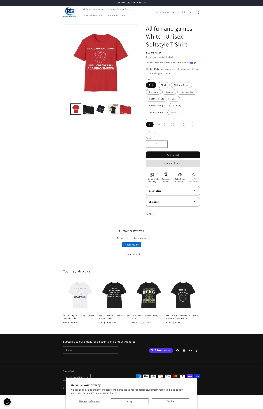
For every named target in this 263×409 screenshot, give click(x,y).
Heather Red (187, 92)
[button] (94, 9)
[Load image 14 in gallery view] (100, 109)
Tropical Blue (156, 112)
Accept (129, 401)
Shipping (150, 57)
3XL (151, 131)
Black (164, 85)
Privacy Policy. (109, 393)
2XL (188, 124)
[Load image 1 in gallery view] (75, 109)
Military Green (181, 85)
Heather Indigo (157, 105)
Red (151, 85)
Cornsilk (153, 92)
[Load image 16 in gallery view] (125, 109)
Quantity (150, 138)
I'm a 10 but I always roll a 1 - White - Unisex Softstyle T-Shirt (183, 317)
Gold (174, 98)
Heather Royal (156, 98)
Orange (169, 92)
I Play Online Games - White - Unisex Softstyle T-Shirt (113, 317)
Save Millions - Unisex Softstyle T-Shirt (147, 317)
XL (177, 124)
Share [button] (152, 214)
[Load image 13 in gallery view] (88, 109)
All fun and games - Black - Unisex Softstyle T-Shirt (78, 317)
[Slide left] (66, 109)
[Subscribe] (114, 350)
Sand (173, 112)
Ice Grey (177, 105)
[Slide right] (135, 109)
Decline (170, 401)
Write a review (131, 244)
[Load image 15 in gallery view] (113, 109)
